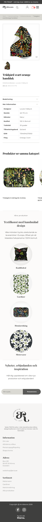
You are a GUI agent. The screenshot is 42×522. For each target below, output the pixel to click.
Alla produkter (8, 491)
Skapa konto (8, 451)
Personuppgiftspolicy (11, 447)
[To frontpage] (8, 7)
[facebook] (17, 509)
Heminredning (13, 16)
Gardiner (6, 484)
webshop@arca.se (10, 471)
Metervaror (7, 481)
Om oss (6, 441)
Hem (4, 16)
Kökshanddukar (25, 16)
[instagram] (24, 509)
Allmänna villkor (9, 444)
